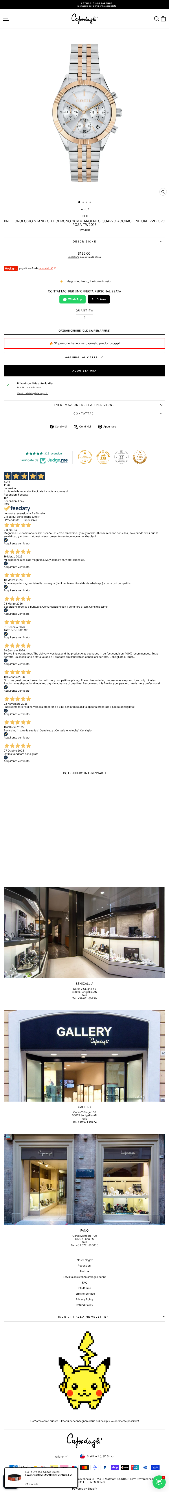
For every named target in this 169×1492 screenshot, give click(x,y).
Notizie (84, 1271)
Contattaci (84, 413)
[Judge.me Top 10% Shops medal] (140, 457)
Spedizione (73, 257)
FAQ (84, 1282)
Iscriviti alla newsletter (83, 1316)
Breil (85, 216)
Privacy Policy (85, 1299)
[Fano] (84, 1179)
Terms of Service (84, 1293)
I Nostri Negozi (84, 1260)
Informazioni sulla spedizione (84, 404)
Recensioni (84, 1265)
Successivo (30, 520)
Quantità (84, 310)
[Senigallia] (84, 932)
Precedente (12, 520)
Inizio (84, 209)
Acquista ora (84, 370)
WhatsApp (75, 299)
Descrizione (84, 241)
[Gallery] (84, 1056)
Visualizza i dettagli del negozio (32, 393)
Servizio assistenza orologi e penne (84, 1276)
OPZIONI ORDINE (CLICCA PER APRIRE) (84, 330)
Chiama (101, 299)
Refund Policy (84, 1305)
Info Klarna (84, 1288)
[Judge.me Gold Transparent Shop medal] (85, 457)
